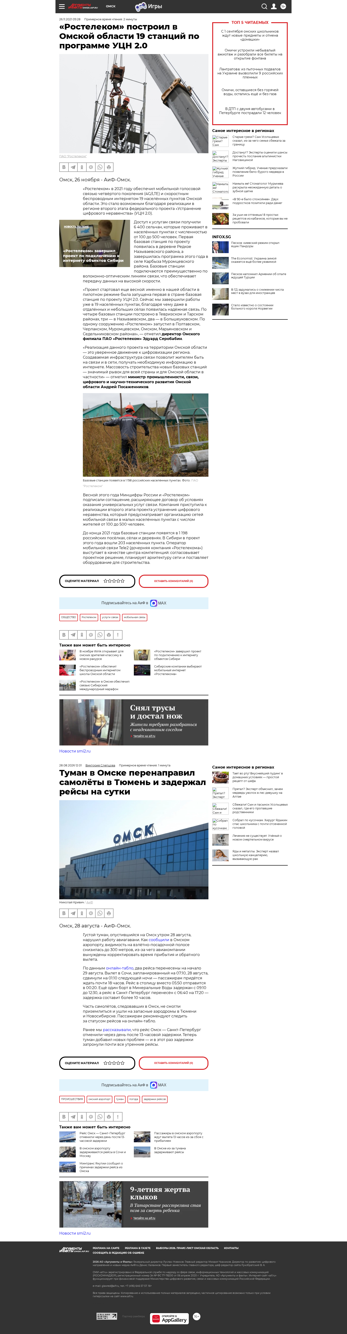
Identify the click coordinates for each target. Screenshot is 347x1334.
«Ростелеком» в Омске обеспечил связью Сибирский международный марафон (105, 685)
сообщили (159, 940)
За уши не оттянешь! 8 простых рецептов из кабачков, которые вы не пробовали (260, 218)
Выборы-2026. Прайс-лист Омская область (187, 1248)
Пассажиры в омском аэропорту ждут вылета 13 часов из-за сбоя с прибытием (178, 1137)
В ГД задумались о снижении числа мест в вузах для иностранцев (257, 291)
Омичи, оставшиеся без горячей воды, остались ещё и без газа (250, 92)
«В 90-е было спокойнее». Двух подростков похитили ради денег (257, 201)
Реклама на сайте (106, 1248)
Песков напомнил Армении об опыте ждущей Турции (258, 275)
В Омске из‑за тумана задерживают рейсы (170, 1150)
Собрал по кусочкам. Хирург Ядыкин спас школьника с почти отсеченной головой (260, 823)
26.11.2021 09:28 (69, 19)
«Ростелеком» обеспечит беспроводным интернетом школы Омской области (100, 670)
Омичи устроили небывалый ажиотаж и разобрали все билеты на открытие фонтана (250, 54)
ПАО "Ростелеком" (73, 156)
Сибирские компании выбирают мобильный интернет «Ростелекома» (178, 670)
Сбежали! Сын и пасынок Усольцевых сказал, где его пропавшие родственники (260, 808)
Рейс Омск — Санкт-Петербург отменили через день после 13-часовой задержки (102, 1137)
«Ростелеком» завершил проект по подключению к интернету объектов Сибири (177, 655)
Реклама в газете (138, 1248)
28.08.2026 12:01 (70, 765)
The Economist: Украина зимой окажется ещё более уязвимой (253, 260)
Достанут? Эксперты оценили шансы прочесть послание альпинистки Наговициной (260, 156)
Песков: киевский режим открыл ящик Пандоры (255, 244)
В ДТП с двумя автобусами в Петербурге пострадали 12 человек (250, 111)
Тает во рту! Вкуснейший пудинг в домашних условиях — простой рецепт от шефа (258, 777)
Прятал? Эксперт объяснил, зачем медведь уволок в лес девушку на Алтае (258, 792)
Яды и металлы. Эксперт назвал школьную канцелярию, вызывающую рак (256, 855)
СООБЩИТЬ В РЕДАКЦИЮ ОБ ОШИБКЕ (118, 1252)
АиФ (89, 902)
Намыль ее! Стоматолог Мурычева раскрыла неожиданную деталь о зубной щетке (258, 187)
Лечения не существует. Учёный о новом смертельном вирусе (257, 837)
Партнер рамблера (133, 1316)
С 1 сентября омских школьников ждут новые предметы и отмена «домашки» (250, 36)
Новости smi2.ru (75, 751)
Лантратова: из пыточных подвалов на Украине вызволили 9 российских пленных (250, 73)
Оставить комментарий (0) (173, 581)
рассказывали (117, 1030)
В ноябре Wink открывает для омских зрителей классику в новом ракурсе (101, 655)
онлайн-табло (119, 968)
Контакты (231, 1248)
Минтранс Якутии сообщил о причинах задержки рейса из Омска (101, 1167)
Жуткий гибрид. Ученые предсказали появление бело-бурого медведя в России (260, 171)
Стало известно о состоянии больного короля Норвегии (252, 307)
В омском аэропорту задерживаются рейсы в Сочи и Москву (103, 1152)
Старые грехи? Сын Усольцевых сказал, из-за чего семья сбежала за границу (259, 140)
